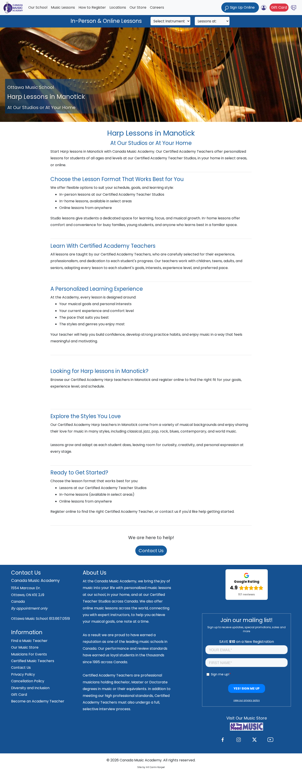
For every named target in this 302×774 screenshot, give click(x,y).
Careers (157, 7)
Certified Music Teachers (32, 660)
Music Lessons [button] (63, 7)
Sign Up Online (242, 7)
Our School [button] (37, 7)
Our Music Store (24, 647)
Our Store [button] (138, 7)
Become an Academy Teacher (37, 701)
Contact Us (151, 551)
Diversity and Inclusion (30, 687)
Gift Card (279, 7)
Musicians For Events (29, 654)
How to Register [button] (92, 7)
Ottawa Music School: (30, 618)
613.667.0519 (59, 618)
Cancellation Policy (27, 681)
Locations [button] (117, 7)
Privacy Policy (23, 674)
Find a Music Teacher (29, 640)
